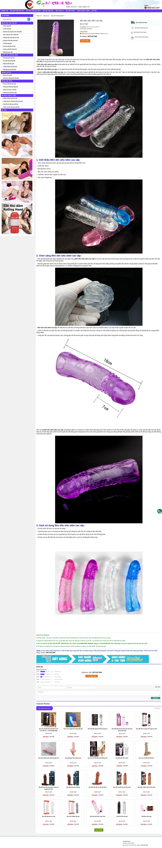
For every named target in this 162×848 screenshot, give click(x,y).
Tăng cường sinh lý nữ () (10, 98)
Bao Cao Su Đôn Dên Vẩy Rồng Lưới (97, 758)
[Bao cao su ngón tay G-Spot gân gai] (73, 719)
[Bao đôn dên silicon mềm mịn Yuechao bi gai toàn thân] (122, 719)
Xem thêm (98, 830)
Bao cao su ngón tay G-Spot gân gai (73, 728)
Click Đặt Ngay (91, 676)
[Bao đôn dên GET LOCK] (122, 748)
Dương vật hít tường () (10, 49)
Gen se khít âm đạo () (9, 84)
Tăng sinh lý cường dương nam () (13, 101)
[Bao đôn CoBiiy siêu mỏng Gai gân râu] (48, 748)
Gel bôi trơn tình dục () (10, 92)
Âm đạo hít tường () (9, 60)
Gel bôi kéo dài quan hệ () (10, 104)
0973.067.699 (92, 36)
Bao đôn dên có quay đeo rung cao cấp (146, 728)
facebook (90, 643)
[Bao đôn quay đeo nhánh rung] (73, 748)
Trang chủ (4, 10)
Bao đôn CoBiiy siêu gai (73, 816)
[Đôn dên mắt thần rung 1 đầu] (97, 807)
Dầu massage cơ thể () (9, 89)
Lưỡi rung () (7, 28)
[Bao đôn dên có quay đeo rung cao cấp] (146, 719)
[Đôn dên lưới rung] (146, 807)
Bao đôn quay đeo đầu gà (73, 787)
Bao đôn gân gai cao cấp (48, 816)
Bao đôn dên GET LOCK (122, 758)
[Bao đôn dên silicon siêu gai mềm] (97, 778)
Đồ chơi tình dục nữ (17, 10)
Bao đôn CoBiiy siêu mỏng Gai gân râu (48, 758)
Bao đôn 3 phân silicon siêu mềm (122, 787)
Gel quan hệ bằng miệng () (10, 86)
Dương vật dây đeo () (9, 46)
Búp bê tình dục (48, 10)
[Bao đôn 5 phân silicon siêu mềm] (146, 778)
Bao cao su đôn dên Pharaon (146, 758)
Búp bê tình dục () (8, 63)
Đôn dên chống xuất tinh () (11, 78)
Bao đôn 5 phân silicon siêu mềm (146, 787)
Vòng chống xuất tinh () (10, 66)
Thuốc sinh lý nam (83, 10)
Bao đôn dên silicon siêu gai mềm (97, 787)
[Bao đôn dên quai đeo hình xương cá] (97, 719)
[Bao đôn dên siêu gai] (122, 807)
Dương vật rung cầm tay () (11, 37)
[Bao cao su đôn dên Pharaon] (146, 748)
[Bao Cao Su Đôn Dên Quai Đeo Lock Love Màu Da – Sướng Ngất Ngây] (48, 719)
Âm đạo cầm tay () (9, 58)
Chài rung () (7, 26)
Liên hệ (94, 10)
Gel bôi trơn (70, 10)
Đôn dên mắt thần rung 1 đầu (97, 816)
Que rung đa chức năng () (10, 34)
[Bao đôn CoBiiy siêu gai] (73, 807)
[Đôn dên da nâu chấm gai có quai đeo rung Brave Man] (48, 778)
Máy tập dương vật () (9, 69)
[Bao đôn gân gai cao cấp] (48, 807)
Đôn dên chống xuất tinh (93, 27)
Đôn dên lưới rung (146, 816)
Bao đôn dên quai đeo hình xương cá (97, 728)
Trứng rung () (7, 43)
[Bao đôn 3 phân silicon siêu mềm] (122, 778)
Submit (155, 698)
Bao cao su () (7, 75)
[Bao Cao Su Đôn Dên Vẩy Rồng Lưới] (97, 748)
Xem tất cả (157, 708)
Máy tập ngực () (7, 52)
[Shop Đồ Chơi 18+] (29, 4)
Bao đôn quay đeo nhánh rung (73, 758)
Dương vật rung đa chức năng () (12, 31)
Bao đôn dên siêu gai (122, 816)
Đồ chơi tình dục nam (33, 10)
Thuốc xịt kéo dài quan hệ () (11, 107)
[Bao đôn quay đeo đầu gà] (73, 778)
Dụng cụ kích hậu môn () (10, 40)
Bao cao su (59, 10)
